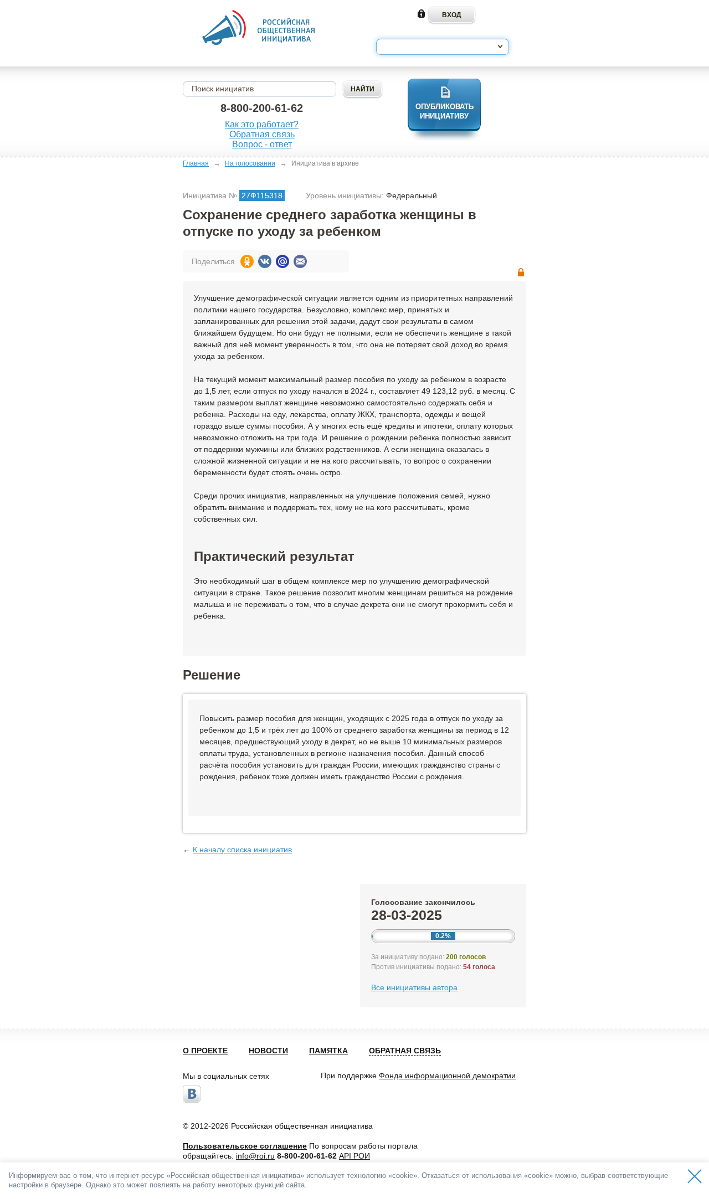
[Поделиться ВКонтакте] (265, 261)
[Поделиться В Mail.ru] (282, 261)
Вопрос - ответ (262, 144)
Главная (196, 163)
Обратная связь (262, 134)
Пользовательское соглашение (245, 1145)
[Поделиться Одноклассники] (247, 261)
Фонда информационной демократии (447, 1075)
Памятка (328, 1050)
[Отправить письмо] (300, 261)
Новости (268, 1050)
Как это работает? (262, 124)
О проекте (205, 1050)
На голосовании (250, 163)
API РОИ (354, 1155)
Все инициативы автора (414, 987)
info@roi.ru (255, 1155)
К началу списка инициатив (242, 849)
